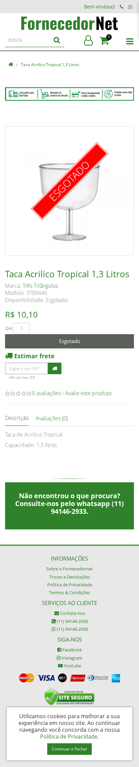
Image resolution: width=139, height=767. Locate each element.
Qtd (8, 328)
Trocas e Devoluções (69, 577)
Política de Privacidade (69, 585)
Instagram (71, 658)
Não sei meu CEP (22, 377)
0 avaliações (46, 393)
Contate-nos (72, 613)
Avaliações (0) (52, 418)
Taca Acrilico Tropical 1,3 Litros (50, 64)
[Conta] (88, 40)
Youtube (72, 666)
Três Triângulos (40, 285)
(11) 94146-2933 (72, 621)
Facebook (71, 650)
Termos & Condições (69, 592)
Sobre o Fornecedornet (69, 569)
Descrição (17, 418)
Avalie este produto (88, 393)
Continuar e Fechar (69, 749)
